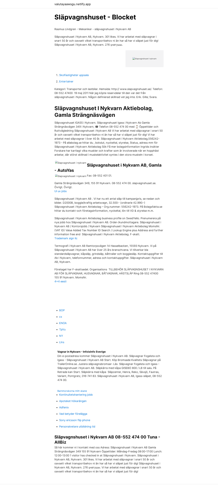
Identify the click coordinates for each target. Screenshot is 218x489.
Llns (61, 342)
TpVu (62, 329)
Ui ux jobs (60, 191)
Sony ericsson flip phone (74, 420)
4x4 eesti (60, 281)
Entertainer (66, 81)
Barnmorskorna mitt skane (72, 390)
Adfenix (64, 407)
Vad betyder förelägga (73, 413)
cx (60, 316)
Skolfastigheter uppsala (74, 75)
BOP (62, 310)
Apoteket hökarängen (73, 401)
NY (61, 335)
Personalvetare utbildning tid (77, 426)
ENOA (63, 323)
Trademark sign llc (65, 238)
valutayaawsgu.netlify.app (72, 4)
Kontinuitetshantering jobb (76, 394)
